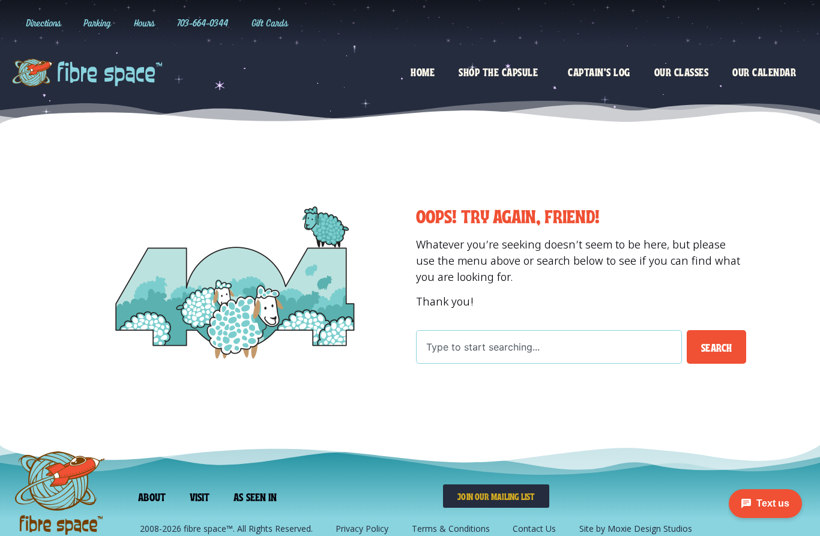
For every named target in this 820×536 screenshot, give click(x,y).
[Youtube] (772, 23)
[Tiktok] (723, 23)
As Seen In (255, 496)
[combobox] (549, 347)
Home (423, 71)
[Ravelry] (674, 23)
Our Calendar (764, 71)
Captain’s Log (599, 71)
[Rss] (797, 23)
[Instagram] (699, 23)
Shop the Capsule (498, 71)
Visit (200, 496)
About (152, 496)
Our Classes (681, 71)
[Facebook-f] (748, 23)
